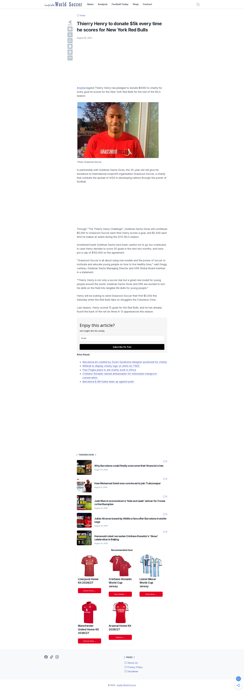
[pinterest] (70, 52)
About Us (132, 662)
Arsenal (81, 87)
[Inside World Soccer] (63, 4)
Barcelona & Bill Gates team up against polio (108, 381)
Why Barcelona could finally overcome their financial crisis (128, 465)
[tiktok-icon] (51, 657)
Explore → (120, 637)
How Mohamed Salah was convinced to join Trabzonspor (127, 483)
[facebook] (70, 29)
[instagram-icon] (57, 657)
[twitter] (70, 34)
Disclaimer (132, 671)
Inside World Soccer (126, 685)
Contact (147, 4)
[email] (70, 57)
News (90, 4)
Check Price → (89, 591)
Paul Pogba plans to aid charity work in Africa (109, 369)
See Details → (120, 594)
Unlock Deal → (89, 641)
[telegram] (70, 46)
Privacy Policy (135, 667)
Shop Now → (151, 594)
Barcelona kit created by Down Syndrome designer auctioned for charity (124, 362)
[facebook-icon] (46, 657)
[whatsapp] (70, 40)
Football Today (120, 4)
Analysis (102, 4)
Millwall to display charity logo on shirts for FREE (111, 365)
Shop (136, 4)
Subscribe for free (122, 347)
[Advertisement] (122, 62)
